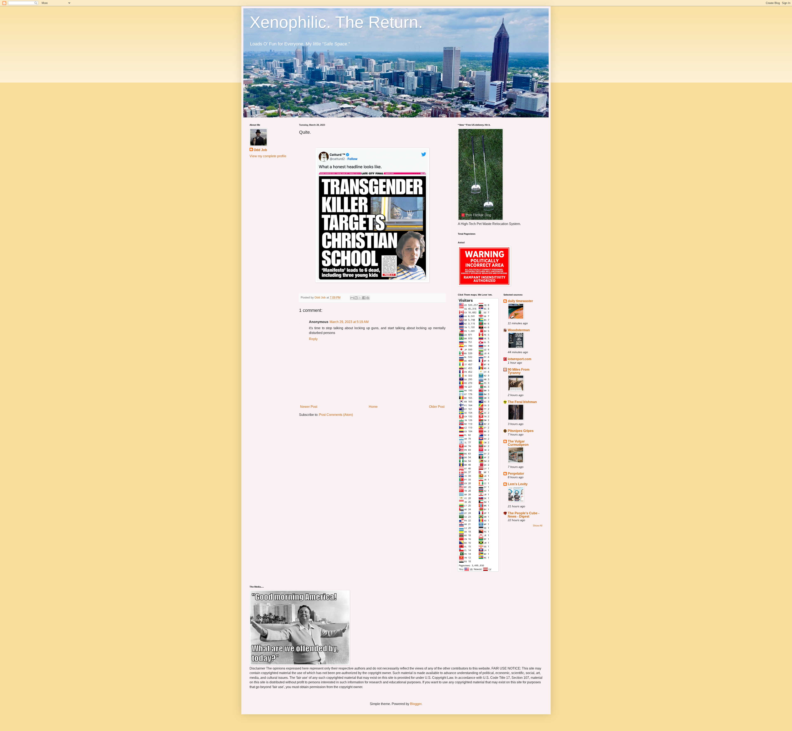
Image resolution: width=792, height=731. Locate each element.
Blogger (415, 704)
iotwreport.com (519, 359)
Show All (537, 525)
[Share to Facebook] (364, 298)
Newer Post (308, 406)
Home (373, 406)
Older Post (436, 406)
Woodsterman (519, 330)
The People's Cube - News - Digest (523, 514)
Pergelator (516, 473)
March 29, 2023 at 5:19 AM (349, 322)
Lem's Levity (518, 484)
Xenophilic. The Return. (336, 22)
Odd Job (260, 150)
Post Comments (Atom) (336, 414)
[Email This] (352, 298)
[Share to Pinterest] (368, 298)
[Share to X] (360, 298)
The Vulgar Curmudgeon (518, 443)
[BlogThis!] (356, 298)
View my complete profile (268, 156)
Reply (313, 339)
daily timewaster (520, 301)
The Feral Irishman (522, 402)
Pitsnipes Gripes (521, 431)
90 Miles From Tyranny (518, 371)
